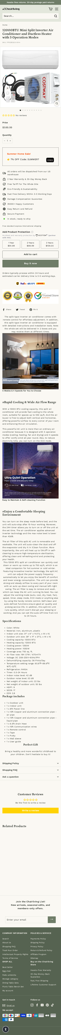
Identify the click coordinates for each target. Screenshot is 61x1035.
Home (4, 25)
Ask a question (10, 777)
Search (5, 939)
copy (50, 160)
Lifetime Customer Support (43, 985)
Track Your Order (10, 950)
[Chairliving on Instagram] (31, 1004)
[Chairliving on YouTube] (42, 1004)
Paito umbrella (9, 975)
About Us (6, 942)
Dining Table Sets (10, 983)
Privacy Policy (36, 946)
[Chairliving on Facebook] (37, 1004)
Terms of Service (10, 958)
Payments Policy (38, 939)
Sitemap (34, 958)
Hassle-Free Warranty (40, 970)
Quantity (7, 135)
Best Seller (7, 967)
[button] (8, 115)
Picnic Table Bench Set (13, 987)
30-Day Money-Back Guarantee (40, 975)
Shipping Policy (10, 763)
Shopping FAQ (9, 770)
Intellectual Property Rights (15, 954)
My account (7, 991)
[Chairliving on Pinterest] (47, 1004)
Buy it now (30, 263)
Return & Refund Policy (41, 950)
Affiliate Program (38, 954)
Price (5, 122)
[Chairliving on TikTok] (52, 1004)
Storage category (10, 979)
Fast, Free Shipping (39, 981)
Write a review (30, 810)
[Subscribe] (52, 919)
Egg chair (6, 971)
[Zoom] (56, 103)
